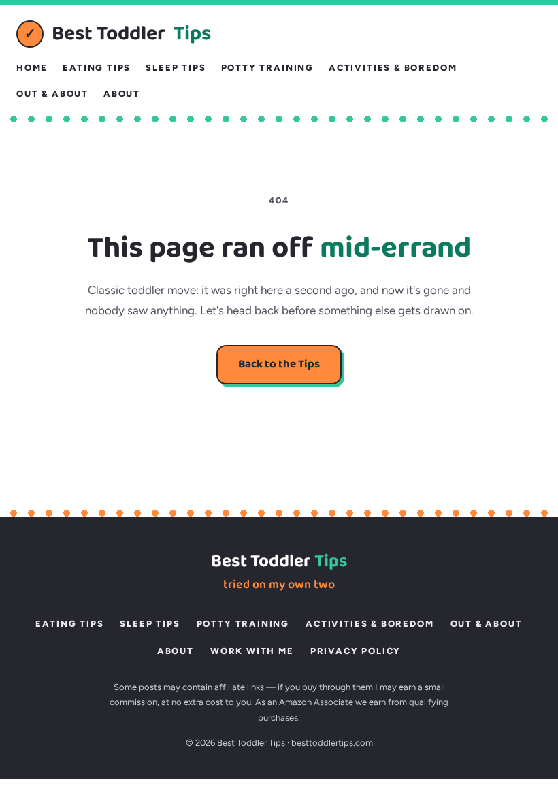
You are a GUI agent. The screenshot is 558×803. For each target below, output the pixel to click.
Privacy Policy (355, 651)
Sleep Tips (176, 68)
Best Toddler (117, 34)
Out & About (52, 93)
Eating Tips (97, 68)
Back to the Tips (279, 364)
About (121, 93)
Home (32, 68)
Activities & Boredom (393, 68)
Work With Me (252, 651)
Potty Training (267, 68)
